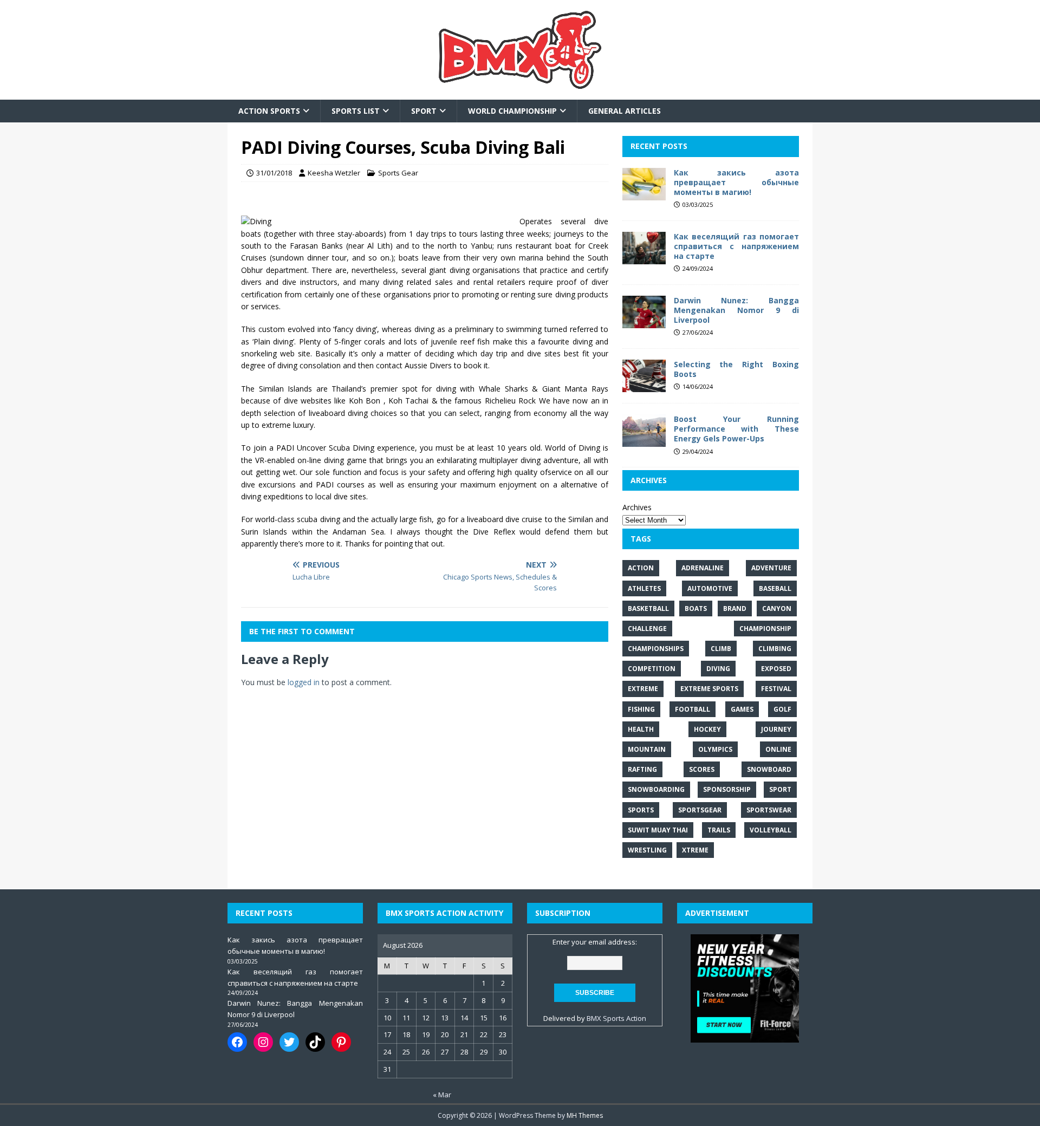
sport (780, 789)
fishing (641, 709)
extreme (643, 688)
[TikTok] (315, 1042)
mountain (647, 749)
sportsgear (700, 810)
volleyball (770, 830)
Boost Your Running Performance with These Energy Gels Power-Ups (736, 429)
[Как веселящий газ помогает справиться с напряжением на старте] (644, 257)
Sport (424, 111)
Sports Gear (398, 173)
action (641, 567)
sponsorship (727, 789)
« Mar (442, 1094)
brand (734, 608)
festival (776, 688)
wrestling (647, 850)
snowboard (769, 769)
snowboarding (656, 789)
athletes (644, 588)
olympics (715, 749)
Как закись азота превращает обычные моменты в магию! (736, 182)
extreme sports (709, 688)
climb (721, 648)
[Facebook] (237, 1042)
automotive (709, 588)
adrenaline (702, 567)
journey (776, 729)
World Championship (512, 111)
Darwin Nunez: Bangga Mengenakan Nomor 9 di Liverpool (736, 310)
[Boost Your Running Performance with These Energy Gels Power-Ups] (644, 440)
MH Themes (585, 1115)
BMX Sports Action (616, 1018)
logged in (304, 682)
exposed (776, 668)
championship (765, 628)
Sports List (356, 111)
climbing (774, 648)
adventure (771, 567)
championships (656, 648)
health (641, 729)
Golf (782, 709)
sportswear (768, 810)
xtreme (695, 850)
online (778, 749)
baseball (775, 588)
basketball (648, 608)
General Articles (624, 111)
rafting (642, 769)
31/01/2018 (274, 173)
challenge (647, 628)
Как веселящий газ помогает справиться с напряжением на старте (736, 246)
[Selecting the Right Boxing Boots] (644, 386)
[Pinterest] (341, 1042)
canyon (776, 608)
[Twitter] (289, 1042)
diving (718, 668)
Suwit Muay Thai (658, 830)
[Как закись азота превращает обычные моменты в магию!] (644, 193)
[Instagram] (263, 1042)
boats (696, 608)
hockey (707, 729)
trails (718, 830)
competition (651, 668)
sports (641, 810)
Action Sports (269, 111)
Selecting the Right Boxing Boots (736, 369)
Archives (637, 507)
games (742, 709)
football (692, 709)
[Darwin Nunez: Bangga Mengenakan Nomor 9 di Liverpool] (644, 322)
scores (701, 769)
